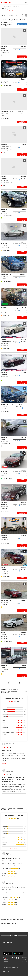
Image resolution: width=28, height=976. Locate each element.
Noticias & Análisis (7, 940)
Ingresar (24, 959)
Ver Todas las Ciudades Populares (11, 946)
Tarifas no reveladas (19, 406)
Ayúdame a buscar (22, 24)
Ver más (4, 763)
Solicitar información (22, 56)
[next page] (19, 682)
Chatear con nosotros (8, 942)
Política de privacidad (17, 965)
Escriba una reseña (14, 739)
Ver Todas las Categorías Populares (12, 950)
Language (6, 959)
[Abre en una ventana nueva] (7, 953)
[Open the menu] (26, 2)
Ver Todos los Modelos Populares (12, 948)
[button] (22, 15)
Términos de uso (7, 965)
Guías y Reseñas (19, 940)
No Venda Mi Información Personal (10, 967)
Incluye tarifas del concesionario (19, 48)
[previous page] (9, 682)
